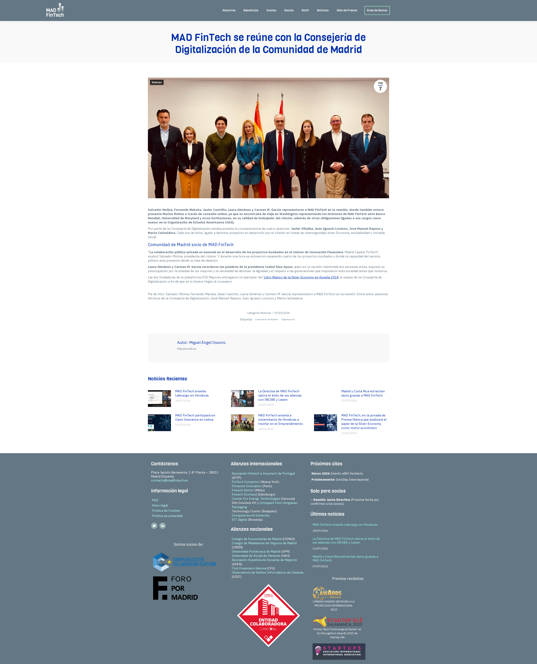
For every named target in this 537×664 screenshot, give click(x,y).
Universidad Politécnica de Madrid (256, 551)
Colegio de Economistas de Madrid (257, 539)
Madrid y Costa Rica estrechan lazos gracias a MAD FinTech (363, 393)
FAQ (155, 500)
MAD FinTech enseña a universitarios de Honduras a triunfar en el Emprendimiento (280, 419)
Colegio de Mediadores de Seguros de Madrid (264, 543)
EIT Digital (239, 520)
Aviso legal (160, 505)
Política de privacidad (167, 516)
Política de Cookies (166, 511)
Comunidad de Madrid (266, 319)
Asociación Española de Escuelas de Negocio (264, 560)
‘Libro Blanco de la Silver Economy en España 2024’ (301, 277)
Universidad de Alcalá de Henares (256, 556)
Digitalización (288, 319)
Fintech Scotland (244, 494)
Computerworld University (251, 515)
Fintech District (243, 490)
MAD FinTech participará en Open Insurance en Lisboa (195, 417)
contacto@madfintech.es (169, 480)
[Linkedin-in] (162, 526)
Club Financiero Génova (249, 568)
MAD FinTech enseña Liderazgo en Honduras (192, 393)
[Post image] (159, 398)
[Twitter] (154, 526)
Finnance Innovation (247, 486)
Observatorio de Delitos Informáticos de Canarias (268, 572)
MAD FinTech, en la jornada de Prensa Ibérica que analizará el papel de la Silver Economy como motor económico (364, 421)
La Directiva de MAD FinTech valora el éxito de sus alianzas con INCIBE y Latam (280, 395)
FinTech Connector (246, 482)
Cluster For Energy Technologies (256, 499)
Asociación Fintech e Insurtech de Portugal (263, 473)
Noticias (157, 82)
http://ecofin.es (186, 349)
